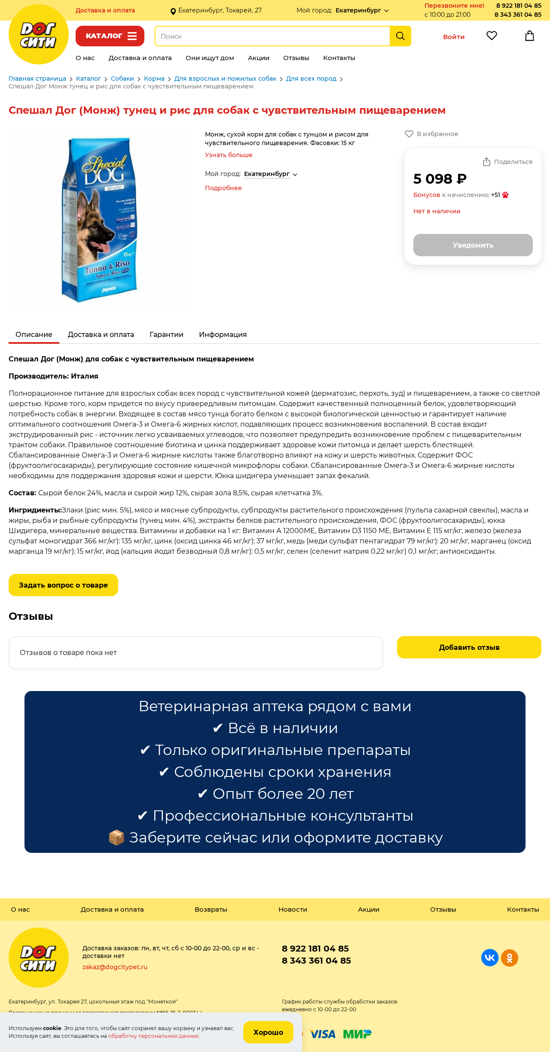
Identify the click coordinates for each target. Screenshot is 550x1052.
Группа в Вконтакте (490, 958)
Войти (454, 37)
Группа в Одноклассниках (509, 958)
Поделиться (513, 162)
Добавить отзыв (469, 647)
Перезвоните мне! (454, 5)
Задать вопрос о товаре (63, 585)
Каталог (104, 36)
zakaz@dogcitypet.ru (114, 967)
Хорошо (268, 1032)
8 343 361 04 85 (518, 14)
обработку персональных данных (153, 1036)
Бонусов (426, 195)
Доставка (105, 10)
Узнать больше (229, 155)
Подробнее (223, 188)
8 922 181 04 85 (518, 5)
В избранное (437, 134)
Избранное (492, 38)
